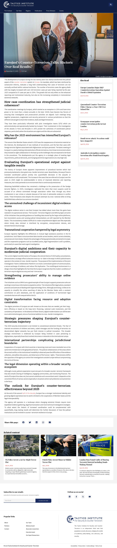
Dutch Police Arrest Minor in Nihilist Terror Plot (56, 461)
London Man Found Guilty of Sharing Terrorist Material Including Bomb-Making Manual (94, 462)
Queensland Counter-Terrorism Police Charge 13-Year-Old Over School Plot (93, 106)
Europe (37, 82)
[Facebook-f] (76, 497)
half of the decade (28, 393)
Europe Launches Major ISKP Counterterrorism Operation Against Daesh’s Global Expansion (95, 89)
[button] (23, 422)
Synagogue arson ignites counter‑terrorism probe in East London (93, 123)
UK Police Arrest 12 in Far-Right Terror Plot (20, 461)
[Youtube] (90, 497)
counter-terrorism (20, 82)
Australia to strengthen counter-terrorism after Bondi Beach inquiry (95, 154)
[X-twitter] (83, 497)
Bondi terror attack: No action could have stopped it (95, 139)
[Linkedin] (70, 497)
